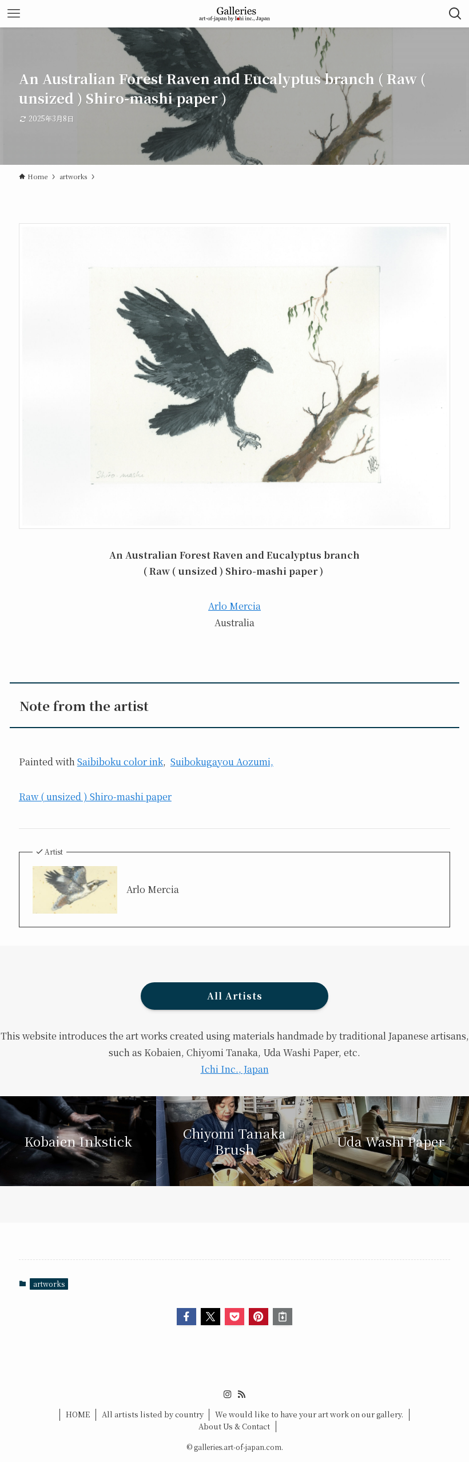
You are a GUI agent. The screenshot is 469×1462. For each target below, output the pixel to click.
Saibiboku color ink (120, 761)
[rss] (241, 1394)
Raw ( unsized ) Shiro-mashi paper (95, 796)
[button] (186, 1316)
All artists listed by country (153, 1414)
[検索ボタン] (455, 13)
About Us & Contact (234, 1426)
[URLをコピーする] (282, 1316)
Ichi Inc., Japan (235, 1069)
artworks (49, 1284)
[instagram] (227, 1394)
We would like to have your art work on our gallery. (309, 1414)
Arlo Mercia (234, 606)
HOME (78, 1414)
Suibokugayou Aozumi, (221, 761)
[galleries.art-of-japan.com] (235, 13)
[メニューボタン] (13, 13)
